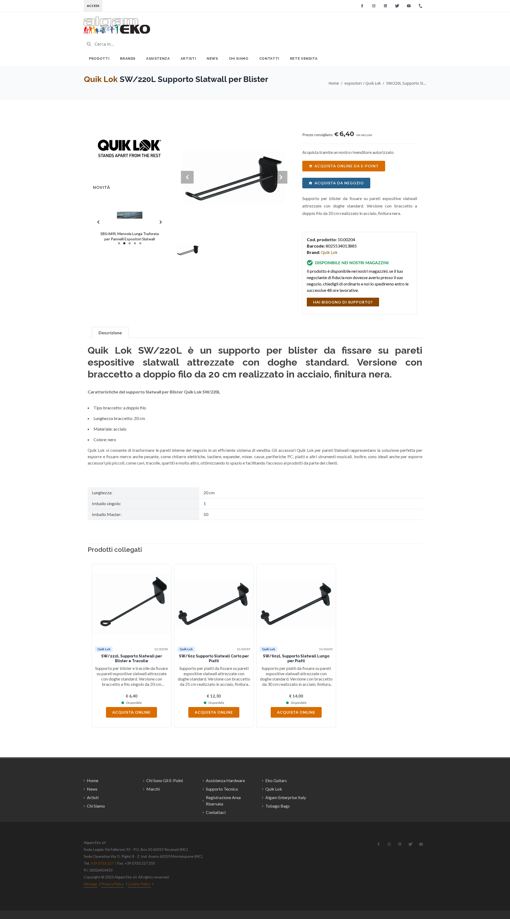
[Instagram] (374, 6)
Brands (127, 58)
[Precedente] (99, 645)
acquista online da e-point (346, 166)
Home (334, 83)
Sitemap (90, 884)
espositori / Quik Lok (363, 83)
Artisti (188, 58)
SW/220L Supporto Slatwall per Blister (406, 83)
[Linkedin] (385, 6)
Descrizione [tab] (110, 332)
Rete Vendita (304, 58)
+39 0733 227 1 (104, 863)
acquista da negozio (339, 183)
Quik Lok (101, 79)
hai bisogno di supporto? (343, 302)
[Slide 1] (119, 243)
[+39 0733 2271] (420, 6)
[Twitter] (397, 6)
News (212, 58)
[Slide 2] (124, 243)
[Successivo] (410, 645)
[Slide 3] (130, 243)
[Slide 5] (140, 243)
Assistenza (158, 58)
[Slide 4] (135, 243)
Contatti (269, 58)
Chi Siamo (239, 58)
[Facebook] (362, 6)
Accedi (93, 6)
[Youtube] (409, 6)
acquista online (131, 712)
